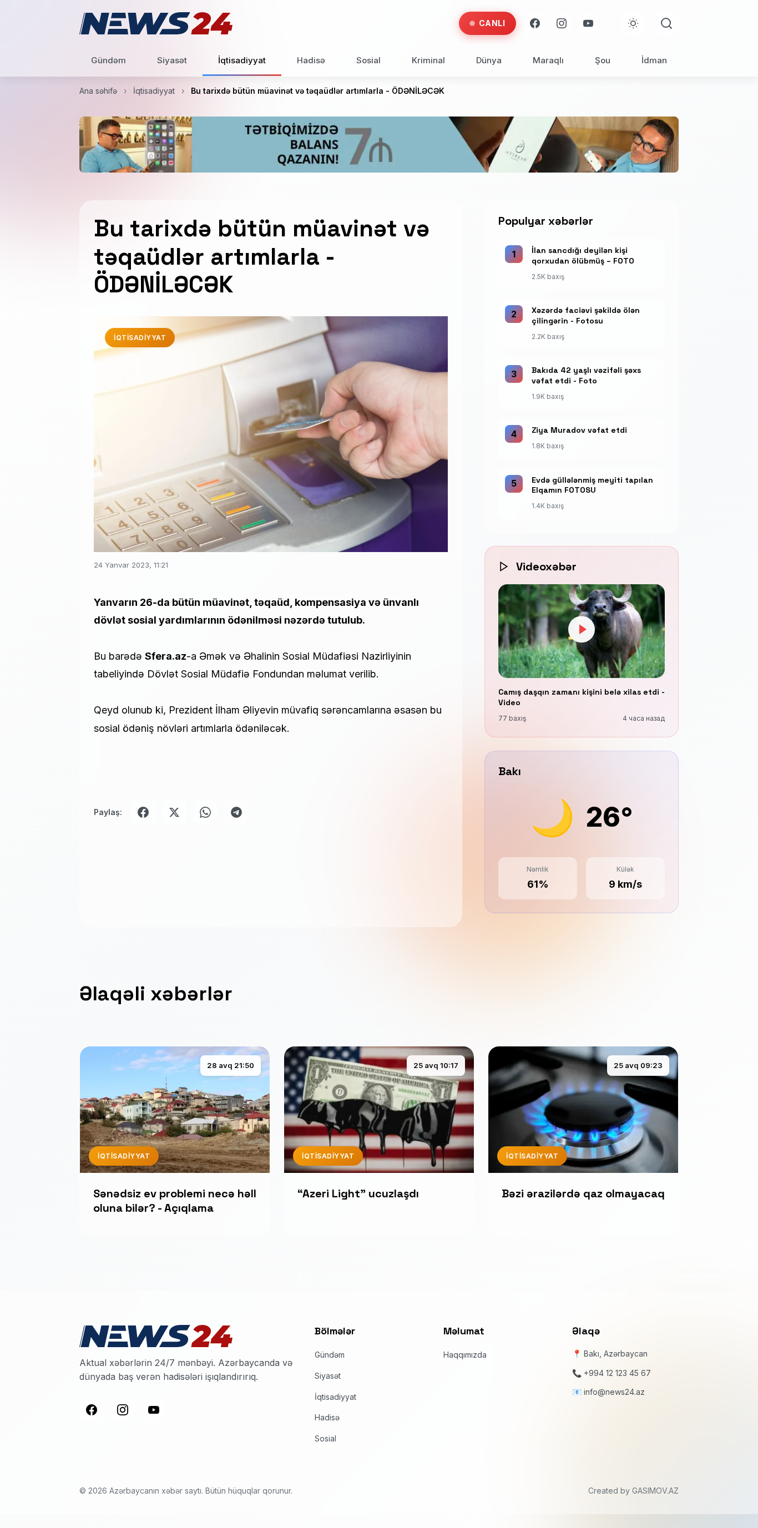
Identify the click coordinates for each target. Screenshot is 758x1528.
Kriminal (428, 60)
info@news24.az (614, 1392)
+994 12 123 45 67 (617, 1373)
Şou (602, 60)
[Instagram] (562, 23)
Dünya (489, 60)
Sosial (368, 60)
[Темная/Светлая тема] (633, 23)
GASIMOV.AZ (655, 1491)
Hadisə (311, 60)
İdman (654, 60)
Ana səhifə (98, 90)
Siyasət (172, 60)
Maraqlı (548, 60)
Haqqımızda (465, 1355)
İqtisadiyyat (242, 60)
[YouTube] (588, 23)
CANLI (492, 23)
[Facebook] (535, 23)
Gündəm (108, 60)
